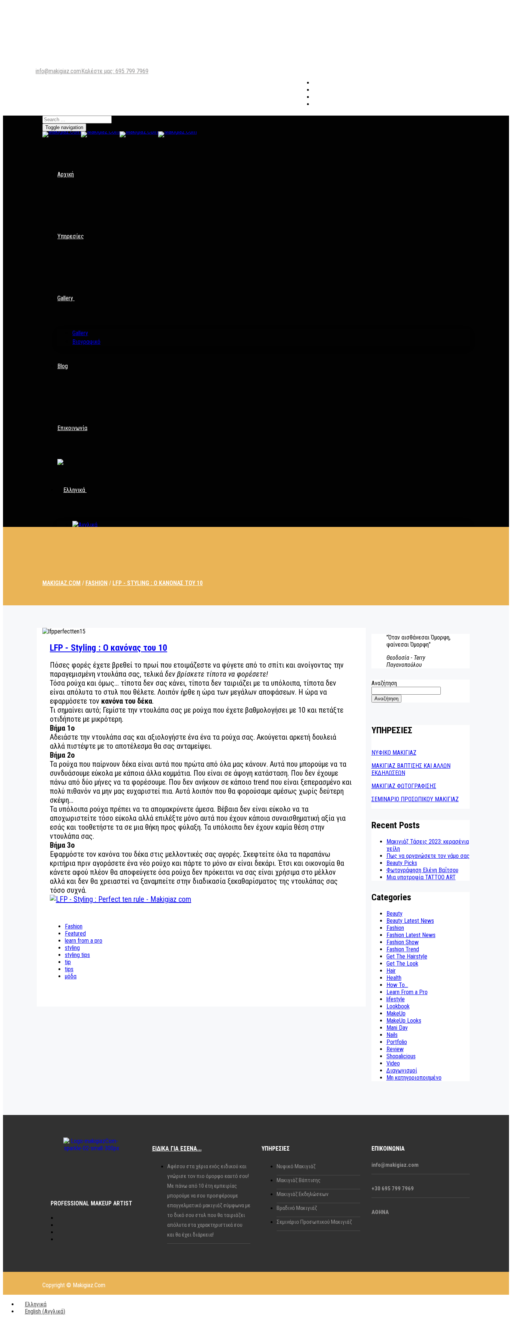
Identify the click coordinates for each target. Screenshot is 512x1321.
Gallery (65, 298)
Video (393, 1063)
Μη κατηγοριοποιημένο (414, 1077)
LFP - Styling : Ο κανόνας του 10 (108, 647)
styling (72, 947)
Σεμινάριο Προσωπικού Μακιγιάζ (314, 1222)
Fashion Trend (402, 949)
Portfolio (396, 1042)
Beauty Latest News (410, 920)
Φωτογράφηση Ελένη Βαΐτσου (422, 870)
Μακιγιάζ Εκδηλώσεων (302, 1194)
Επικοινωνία (72, 428)
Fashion (73, 926)
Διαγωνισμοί (401, 1070)
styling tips (77, 954)
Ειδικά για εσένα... (177, 1148)
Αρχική (65, 174)
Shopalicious (401, 1056)
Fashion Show (402, 942)
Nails (392, 1034)
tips (69, 969)
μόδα (70, 976)
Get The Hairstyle (406, 956)
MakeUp (396, 1013)
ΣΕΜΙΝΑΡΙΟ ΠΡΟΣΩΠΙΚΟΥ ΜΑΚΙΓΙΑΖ (415, 799)
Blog (62, 366)
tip (68, 962)
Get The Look (402, 963)
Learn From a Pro (407, 992)
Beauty (394, 913)
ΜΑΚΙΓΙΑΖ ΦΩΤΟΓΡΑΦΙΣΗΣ (403, 786)
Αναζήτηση (384, 683)
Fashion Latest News (411, 935)
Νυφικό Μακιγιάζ (296, 1166)
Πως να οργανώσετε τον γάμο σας (428, 855)
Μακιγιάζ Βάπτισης (298, 1180)
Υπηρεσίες (70, 236)
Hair (391, 970)
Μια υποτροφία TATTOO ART (421, 877)
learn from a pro (83, 940)
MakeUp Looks (403, 1020)
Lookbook (398, 1006)
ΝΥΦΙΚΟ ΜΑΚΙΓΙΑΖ (393, 752)
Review (395, 1049)
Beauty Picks (401, 863)
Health (393, 977)
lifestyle (395, 999)
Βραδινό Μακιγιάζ (297, 1208)
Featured (75, 933)
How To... (397, 984)
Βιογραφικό (86, 341)
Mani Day (397, 1027)
